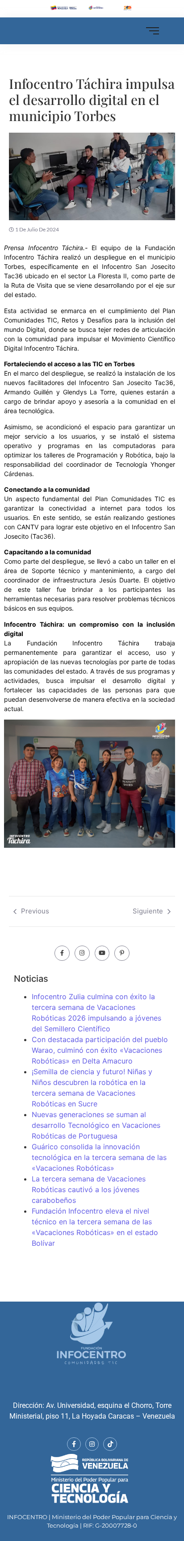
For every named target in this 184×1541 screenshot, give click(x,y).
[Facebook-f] (62, 953)
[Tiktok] (110, 1444)
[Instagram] (82, 953)
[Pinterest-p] (122, 953)
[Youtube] (102, 953)
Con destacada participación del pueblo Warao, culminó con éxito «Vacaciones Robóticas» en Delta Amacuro (100, 1050)
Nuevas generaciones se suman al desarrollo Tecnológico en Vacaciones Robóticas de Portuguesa (96, 1125)
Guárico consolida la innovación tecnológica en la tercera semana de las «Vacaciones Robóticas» (99, 1157)
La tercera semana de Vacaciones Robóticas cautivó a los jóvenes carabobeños (89, 1189)
